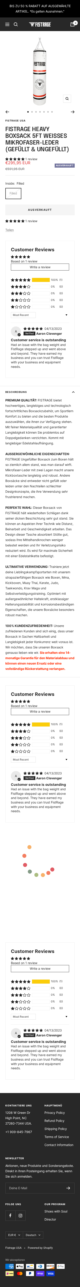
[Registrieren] (68, 1188)
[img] (34, 328)
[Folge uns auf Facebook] (10, 1215)
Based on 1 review (24, 261)
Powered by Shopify (40, 1247)
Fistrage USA (15, 120)
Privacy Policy (54, 1112)
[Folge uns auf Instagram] (20, 1215)
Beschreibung (16, 392)
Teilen (9, 230)
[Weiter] (73, 111)
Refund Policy (54, 1121)
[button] (15, 159)
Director (50, 1219)
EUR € (12, 1235)
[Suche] (16, 24)
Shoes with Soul (55, 1211)
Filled (13, 193)
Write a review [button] (40, 267)
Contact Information (58, 1145)
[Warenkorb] (72, 24)
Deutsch (31, 1235)
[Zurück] (7, 111)
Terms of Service (56, 1137)
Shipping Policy (55, 1129)
